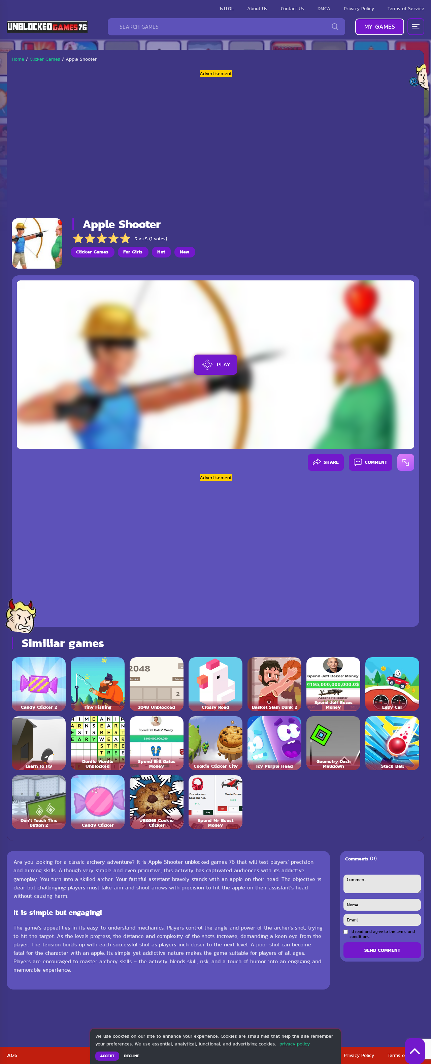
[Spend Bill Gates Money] (157, 743)
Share (331, 462)
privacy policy (294, 1043)
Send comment (382, 950)
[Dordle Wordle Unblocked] (98, 743)
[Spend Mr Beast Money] (215, 802)
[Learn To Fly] (39, 743)
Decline (131, 1056)
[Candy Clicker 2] (39, 684)
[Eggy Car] (392, 684)
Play (223, 364)
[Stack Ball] (392, 743)
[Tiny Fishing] (98, 684)
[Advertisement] (215, 145)
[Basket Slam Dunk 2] (274, 684)
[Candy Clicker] (98, 802)
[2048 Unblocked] (157, 684)
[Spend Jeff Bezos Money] (333, 684)
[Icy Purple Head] (274, 743)
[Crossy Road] (215, 684)
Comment (376, 462)
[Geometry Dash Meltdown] (333, 743)
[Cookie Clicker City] (215, 743)
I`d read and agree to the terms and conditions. (382, 934)
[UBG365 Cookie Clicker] (157, 802)
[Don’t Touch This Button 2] (39, 802)
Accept (107, 1056)
